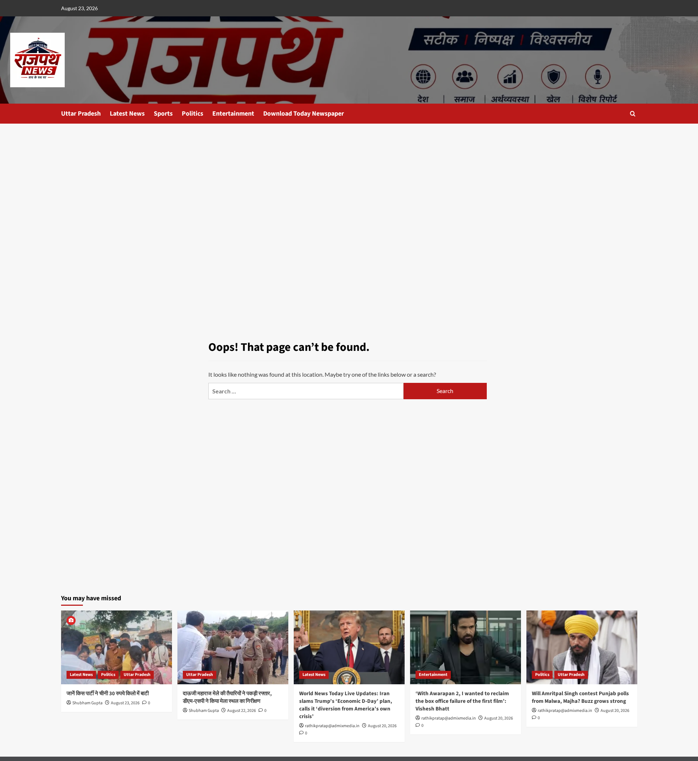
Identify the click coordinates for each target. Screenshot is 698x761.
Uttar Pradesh (81, 113)
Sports (163, 113)
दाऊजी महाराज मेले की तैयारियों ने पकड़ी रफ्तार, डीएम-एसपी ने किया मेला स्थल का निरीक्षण (227, 697)
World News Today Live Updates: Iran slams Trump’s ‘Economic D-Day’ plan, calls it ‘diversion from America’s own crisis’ (345, 705)
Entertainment (233, 113)
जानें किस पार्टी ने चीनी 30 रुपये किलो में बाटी (108, 693)
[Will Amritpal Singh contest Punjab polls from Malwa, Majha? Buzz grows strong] (581, 647)
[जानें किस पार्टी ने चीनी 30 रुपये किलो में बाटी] (116, 647)
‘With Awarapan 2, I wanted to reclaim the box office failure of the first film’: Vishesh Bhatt (462, 701)
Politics (192, 113)
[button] (632, 114)
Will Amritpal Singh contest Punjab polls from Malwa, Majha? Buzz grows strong (580, 697)
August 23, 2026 (125, 703)
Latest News (127, 113)
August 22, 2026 (241, 711)
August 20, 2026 (382, 726)
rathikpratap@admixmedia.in (332, 726)
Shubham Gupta (87, 703)
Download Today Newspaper (303, 113)
